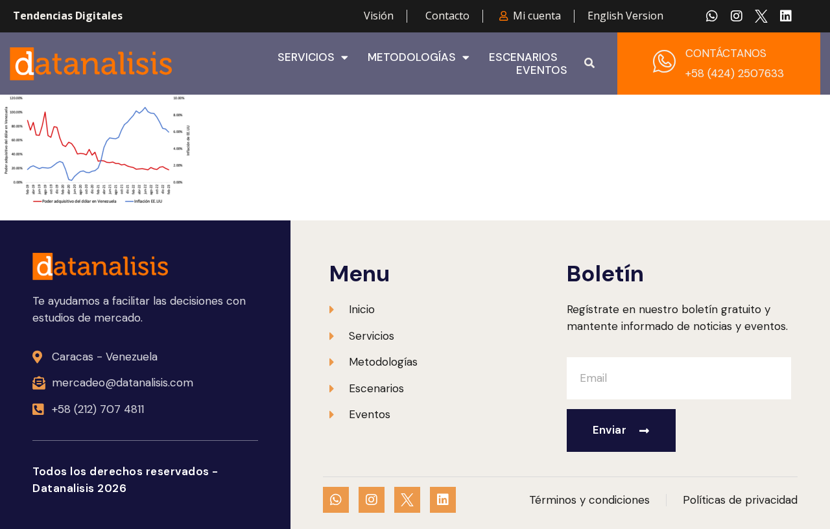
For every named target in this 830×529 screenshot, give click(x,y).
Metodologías (412, 57)
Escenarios (523, 57)
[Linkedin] (785, 16)
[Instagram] (736, 16)
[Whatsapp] (712, 16)
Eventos (541, 70)
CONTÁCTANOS (725, 53)
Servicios (306, 57)
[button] (589, 63)
